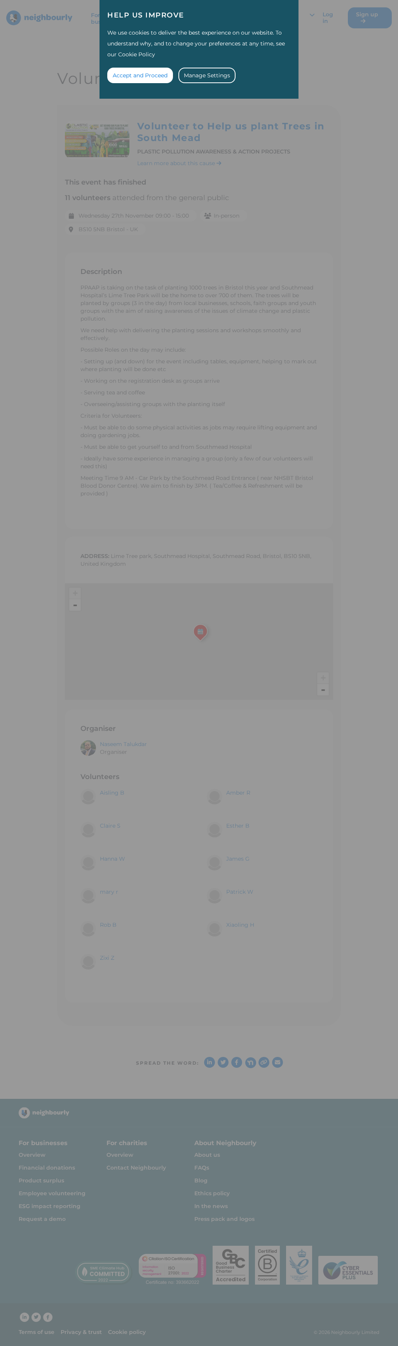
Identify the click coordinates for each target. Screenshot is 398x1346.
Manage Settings (207, 75)
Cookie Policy (136, 54)
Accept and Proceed (140, 75)
